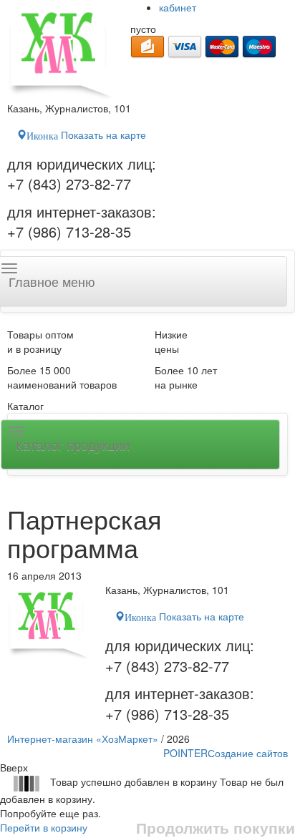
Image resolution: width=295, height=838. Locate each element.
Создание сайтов (225, 753)
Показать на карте (86, 134)
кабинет (177, 7)
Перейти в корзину (43, 827)
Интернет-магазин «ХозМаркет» (82, 738)
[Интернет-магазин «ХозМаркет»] (61, 50)
